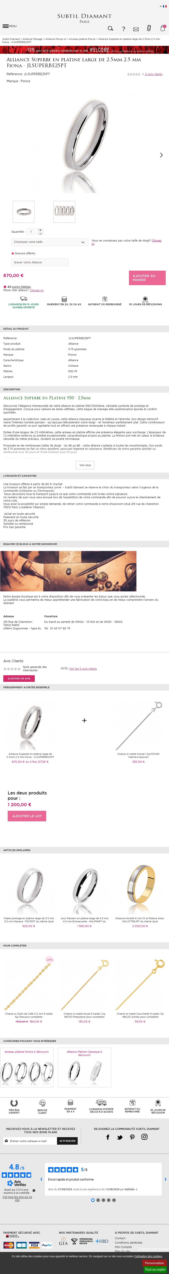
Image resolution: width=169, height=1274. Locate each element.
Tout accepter (155, 1269)
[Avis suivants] (165, 1179)
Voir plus (85, 465)
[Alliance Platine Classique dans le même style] (84, 1071)
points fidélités (21, 286)
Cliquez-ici (37, 290)
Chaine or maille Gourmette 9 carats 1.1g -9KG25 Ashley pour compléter (140, 1015)
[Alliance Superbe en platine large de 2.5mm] (24, 212)
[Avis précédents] (41, 1179)
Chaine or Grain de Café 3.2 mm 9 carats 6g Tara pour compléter (29, 1015)
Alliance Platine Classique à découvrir (84, 1053)
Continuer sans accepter (153, 1248)
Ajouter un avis (19, 678)
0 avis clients (153, 74)
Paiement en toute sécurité (21, 517)
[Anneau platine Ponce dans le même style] (26, 1071)
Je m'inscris (67, 1140)
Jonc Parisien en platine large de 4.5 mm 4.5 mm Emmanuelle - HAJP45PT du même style (84, 921)
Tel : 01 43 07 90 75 (57, 628)
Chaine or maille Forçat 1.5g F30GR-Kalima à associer (138, 755)
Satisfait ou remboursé (18, 523)
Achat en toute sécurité (19, 513)
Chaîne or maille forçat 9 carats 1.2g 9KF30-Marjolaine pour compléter (84, 1015)
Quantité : (18, 231)
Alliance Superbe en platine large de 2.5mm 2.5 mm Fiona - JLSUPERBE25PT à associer (30, 757)
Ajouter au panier (144, 278)
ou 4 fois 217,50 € (37, 761)
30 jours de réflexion (16, 520)
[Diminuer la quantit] (40, 233)
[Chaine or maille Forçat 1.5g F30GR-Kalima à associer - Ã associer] (138, 725)
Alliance (73, 343)
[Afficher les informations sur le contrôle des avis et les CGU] (34, 1190)
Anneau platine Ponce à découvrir (27, 1051)
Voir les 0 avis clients (83, 668)
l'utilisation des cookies (148, 1256)
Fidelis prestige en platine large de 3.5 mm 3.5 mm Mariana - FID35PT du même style (29, 920)
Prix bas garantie (14, 527)
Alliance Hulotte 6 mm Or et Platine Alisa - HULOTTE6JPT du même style (140, 920)
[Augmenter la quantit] (40, 229)
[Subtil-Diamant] (84, 18)
